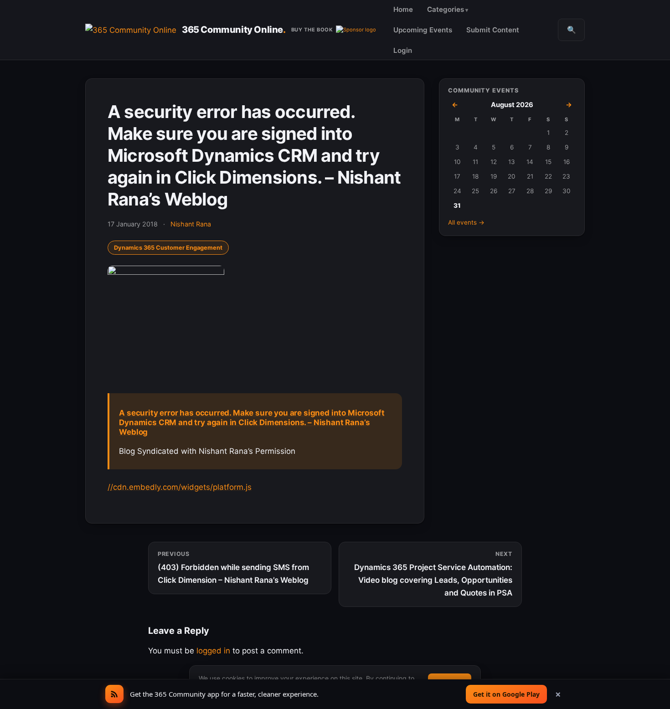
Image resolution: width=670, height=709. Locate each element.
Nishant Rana (190, 224)
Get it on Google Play (506, 694)
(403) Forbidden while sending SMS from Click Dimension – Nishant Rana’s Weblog (233, 567)
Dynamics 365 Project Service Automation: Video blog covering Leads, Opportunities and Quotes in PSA (433, 573)
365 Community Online (234, 29)
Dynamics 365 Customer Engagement (168, 247)
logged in (213, 650)
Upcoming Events (422, 30)
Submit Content (492, 30)
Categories (445, 9)
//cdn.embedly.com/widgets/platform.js (180, 487)
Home (403, 9)
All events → (466, 222)
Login (402, 50)
